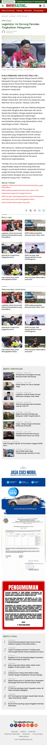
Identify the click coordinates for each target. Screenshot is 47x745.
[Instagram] (24, 725)
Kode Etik (31, 732)
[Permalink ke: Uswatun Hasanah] (3, 32)
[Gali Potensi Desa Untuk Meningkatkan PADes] (12, 269)
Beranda (14, 732)
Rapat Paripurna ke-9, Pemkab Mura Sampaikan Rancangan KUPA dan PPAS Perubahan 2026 (26, 682)
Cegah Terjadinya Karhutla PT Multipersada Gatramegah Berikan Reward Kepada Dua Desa (26, 651)
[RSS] (36, 725)
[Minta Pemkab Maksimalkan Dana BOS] (35, 269)
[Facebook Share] (26, 210)
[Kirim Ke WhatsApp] (43, 210)
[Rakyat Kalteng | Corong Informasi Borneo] (16, 5)
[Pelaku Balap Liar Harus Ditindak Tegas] (8, 386)
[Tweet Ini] (30, 210)
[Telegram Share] (39, 210)
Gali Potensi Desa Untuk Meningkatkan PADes (18, 199)
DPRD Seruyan (6, 21)
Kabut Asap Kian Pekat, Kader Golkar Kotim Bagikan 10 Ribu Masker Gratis (24, 666)
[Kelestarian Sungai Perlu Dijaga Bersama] (12, 247)
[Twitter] (15, 725)
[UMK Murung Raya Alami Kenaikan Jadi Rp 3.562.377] (8, 406)
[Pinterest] (20, 725)
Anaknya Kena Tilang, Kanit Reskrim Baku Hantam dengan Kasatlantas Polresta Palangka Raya (25, 674)
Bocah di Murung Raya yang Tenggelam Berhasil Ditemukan (26, 705)
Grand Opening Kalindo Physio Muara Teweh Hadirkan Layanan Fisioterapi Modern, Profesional (24, 643)
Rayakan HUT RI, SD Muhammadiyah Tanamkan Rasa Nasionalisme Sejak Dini (25, 658)
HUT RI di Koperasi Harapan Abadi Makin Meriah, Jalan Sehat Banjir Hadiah (26, 697)
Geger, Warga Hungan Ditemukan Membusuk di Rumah (28, 425)
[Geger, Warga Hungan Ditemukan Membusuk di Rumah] (8, 425)
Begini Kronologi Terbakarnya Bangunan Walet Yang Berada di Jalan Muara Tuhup (28, 415)
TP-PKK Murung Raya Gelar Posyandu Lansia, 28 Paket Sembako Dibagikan (25, 689)
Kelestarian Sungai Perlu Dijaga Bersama (17, 193)
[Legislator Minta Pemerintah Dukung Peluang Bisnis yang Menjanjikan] (12, 225)
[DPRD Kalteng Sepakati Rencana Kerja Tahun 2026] (35, 225)
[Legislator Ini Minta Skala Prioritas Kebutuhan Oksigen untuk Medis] (8, 396)
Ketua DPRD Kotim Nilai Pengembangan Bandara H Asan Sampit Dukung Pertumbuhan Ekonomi (28, 452)
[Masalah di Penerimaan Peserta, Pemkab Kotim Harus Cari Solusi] (8, 435)
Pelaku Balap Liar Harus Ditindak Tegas (28, 385)
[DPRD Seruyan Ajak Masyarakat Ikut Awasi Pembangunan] (35, 247)
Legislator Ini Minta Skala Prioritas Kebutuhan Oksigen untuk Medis (28, 395)
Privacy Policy (38, 734)
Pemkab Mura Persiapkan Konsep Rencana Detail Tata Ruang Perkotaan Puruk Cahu (28, 376)
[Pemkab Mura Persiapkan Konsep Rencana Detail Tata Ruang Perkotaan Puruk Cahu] (8, 376)
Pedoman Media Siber (12, 734)
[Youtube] (32, 725)
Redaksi (23, 732)
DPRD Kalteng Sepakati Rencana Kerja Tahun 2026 (20, 190)
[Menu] (3, 6)
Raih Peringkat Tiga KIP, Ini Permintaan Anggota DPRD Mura (23, 444)
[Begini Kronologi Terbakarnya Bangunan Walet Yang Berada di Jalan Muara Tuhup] (8, 416)
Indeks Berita (24, 736)
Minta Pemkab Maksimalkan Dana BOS (16, 203)
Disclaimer (26, 734)
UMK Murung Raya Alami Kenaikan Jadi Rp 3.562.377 (28, 405)
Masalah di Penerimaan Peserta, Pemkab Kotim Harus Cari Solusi (27, 435)
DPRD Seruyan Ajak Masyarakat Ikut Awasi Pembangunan (23, 196)
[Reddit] (28, 725)
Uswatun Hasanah (11, 31)
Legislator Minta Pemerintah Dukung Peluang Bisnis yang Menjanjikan (22, 186)
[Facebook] (11, 725)
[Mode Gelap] (40, 6)
